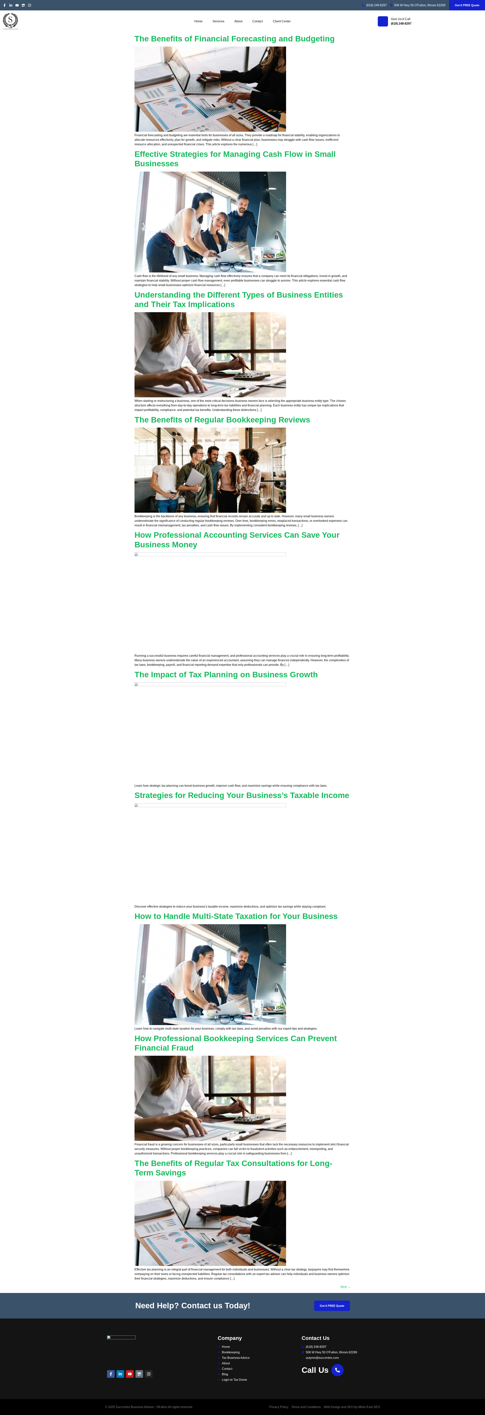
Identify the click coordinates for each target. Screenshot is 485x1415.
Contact (257, 21)
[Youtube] (17, 5)
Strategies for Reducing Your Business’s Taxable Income (242, 795)
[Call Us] (337, 1370)
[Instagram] (29, 5)
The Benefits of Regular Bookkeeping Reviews (222, 419)
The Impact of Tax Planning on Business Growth (226, 674)
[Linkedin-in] (11, 5)
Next (345, 1286)
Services (218, 21)
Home (198, 21)
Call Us (315, 1370)
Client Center (282, 21)
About (238, 21)
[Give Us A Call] (383, 21)
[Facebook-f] (4, 5)
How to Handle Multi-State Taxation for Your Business (236, 916)
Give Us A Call (400, 19)
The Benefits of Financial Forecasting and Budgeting (235, 38)
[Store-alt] (23, 5)
